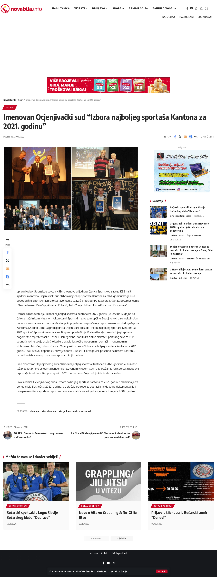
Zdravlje (190, 258)
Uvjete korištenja (118, 571)
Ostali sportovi (177, 215)
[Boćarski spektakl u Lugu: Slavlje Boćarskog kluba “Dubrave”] (158, 212)
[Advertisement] (107, 48)
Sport (9, 107)
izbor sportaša (37, 411)
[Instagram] (196, 8)
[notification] (201, 9)
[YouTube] (191, 8)
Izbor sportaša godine (58, 411)
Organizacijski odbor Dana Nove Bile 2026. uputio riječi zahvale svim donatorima (190, 227)
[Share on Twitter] (180, 136)
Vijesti (182, 235)
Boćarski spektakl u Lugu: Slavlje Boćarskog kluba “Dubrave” (32, 515)
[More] (195, 136)
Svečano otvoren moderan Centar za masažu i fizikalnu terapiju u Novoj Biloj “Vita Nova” (191, 250)
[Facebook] (187, 8)
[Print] (190, 136)
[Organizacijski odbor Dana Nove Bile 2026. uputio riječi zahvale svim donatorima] (158, 228)
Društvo (173, 235)
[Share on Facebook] (174, 136)
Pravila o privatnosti (96, 571)
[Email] (185, 136)
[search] (206, 9)
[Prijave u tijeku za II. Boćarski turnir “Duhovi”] (181, 481)
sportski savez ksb (81, 411)
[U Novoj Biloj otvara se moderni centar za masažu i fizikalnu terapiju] (158, 274)
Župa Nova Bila (194, 235)
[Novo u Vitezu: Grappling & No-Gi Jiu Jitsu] (108, 481)
